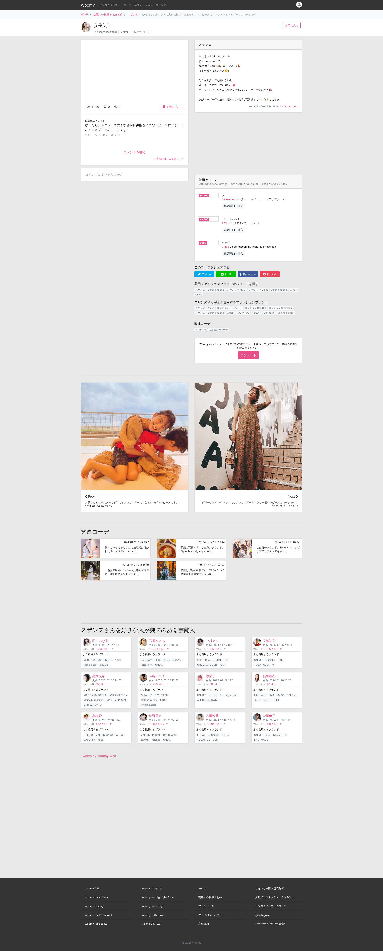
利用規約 (203, 923)
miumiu (213, 695)
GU (221, 695)
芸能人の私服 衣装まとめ (108, 14)
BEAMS (144, 739)
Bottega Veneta (149, 699)
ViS (122, 734)
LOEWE (201, 734)
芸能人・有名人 (143, 5)
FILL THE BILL (272, 699)
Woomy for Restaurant (98, 915)
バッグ (226, 242)
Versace (155, 739)
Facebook (249, 274)
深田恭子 (269, 716)
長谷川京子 (157, 676)
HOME (84, 14)
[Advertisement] (248, 144)
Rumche (270, 659)
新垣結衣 (269, 676)
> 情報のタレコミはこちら (168, 158)
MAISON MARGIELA (95, 695)
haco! (101, 739)
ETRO (163, 699)
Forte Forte (146, 664)
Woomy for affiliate (96, 897)
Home (201, 888)
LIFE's (225, 734)
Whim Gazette (148, 704)
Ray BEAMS (170, 734)
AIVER (225, 223)
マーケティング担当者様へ (270, 923)
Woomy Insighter (152, 888)
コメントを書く (134, 152)
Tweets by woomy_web (98, 756)
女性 (125, 31)
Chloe (225, 246)
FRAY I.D (178, 659)
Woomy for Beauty (96, 923)
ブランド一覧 (206, 906)
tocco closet (90, 664)
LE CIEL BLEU (162, 659)
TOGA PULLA (261, 664)
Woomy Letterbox (152, 915)
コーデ (127, 5)
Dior (226, 659)
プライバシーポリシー (211, 915)
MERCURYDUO (92, 659)
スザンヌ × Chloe (258, 289)
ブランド (161, 5)
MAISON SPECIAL (117, 699)
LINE (227, 274)
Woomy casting (94, 906)
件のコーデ (104, 649)
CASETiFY (89, 739)
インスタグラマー (110, 5)
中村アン (212, 641)
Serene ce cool (231, 199)
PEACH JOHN (213, 659)
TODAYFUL (242, 312)
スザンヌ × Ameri (204, 307)
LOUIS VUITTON (118, 695)
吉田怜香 (212, 716)
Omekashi (269, 312)
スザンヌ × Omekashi (280, 307)
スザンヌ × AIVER (236, 289)
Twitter (206, 274)
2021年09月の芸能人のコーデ (211, 329)
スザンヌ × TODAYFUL (229, 307)
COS (215, 739)
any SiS (104, 664)
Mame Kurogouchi (94, 699)
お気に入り (292, 25)
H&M (280, 659)
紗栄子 (210, 676)
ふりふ (257, 699)
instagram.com (289, 106)
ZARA (143, 695)
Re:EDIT (256, 312)
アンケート (248, 355)
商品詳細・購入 (233, 206)
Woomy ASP (92, 888)
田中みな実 (100, 641)
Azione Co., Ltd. (151, 923)
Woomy (88, 5)
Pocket (271, 274)
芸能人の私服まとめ (210, 897)
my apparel (232, 695)
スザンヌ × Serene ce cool (210, 289)
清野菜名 (155, 716)
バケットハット (231, 219)
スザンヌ (133, 14)
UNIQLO (258, 659)
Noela (118, 659)
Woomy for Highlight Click (157, 897)
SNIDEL (108, 659)
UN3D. (159, 664)
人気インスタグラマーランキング (274, 897)
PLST (222, 664)
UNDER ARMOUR (207, 664)
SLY (268, 734)
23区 (200, 659)
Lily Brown (146, 659)
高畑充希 (98, 676)
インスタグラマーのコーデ (270, 906)
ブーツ (226, 195)
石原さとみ (157, 641)
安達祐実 (269, 641)
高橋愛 (97, 716)
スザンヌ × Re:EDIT (255, 307)
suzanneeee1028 (107, 31)
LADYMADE (261, 739)
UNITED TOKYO (93, 704)
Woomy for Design (153, 906)
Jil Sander (213, 734)
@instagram (262, 915)
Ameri (230, 312)
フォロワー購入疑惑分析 (269, 888)
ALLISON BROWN (207, 699)
